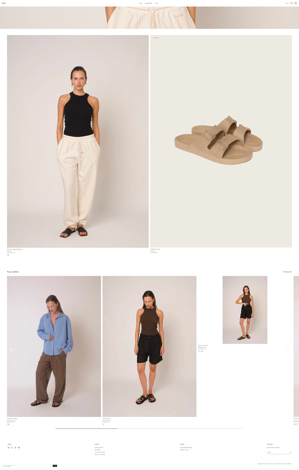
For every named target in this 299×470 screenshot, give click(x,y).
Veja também (13, 271)
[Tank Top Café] (150, 346)
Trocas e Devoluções (100, 452)
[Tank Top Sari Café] (245, 310)
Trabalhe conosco (184, 450)
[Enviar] (290, 452)
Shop (140, 3)
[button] (11, 349)
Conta (287, 3)
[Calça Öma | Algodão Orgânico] (78, 141)
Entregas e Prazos (99, 447)
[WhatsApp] (12, 447)
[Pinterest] (19, 447)
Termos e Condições (100, 454)
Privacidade (97, 450)
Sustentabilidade (148, 3)
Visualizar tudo (287, 272)
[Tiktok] (15, 447)
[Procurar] (291, 3)
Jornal (156, 3)
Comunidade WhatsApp (186, 447)
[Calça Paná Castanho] (54, 346)
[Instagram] (8, 447)
